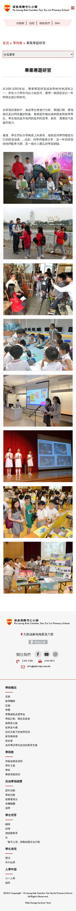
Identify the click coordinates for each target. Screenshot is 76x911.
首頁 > (7, 43)
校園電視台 (11, 799)
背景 (7, 696)
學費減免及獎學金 (15, 714)
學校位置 (40, 642)
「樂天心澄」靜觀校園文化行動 (22, 841)
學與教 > (19, 43)
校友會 (9, 740)
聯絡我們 (44, 23)
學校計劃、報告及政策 (17, 718)
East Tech (46, 902)
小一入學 (10, 878)
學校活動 (10, 794)
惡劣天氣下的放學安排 (17, 731)
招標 (31, 23)
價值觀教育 (11, 833)
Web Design (31, 902)
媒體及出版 (11, 723)
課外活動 (10, 790)
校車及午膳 (11, 727)
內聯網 (20, 23)
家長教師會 (11, 736)
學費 (7, 709)
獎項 (7, 858)
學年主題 (10, 765)
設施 (7, 705)
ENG (57, 23)
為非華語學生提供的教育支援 (21, 745)
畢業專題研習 (12, 774)
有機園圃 (10, 803)
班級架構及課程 (14, 761)
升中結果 (10, 862)
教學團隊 (10, 701)
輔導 (7, 824)
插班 (7, 882)
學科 (7, 770)
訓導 (7, 828)
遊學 (7, 808)
